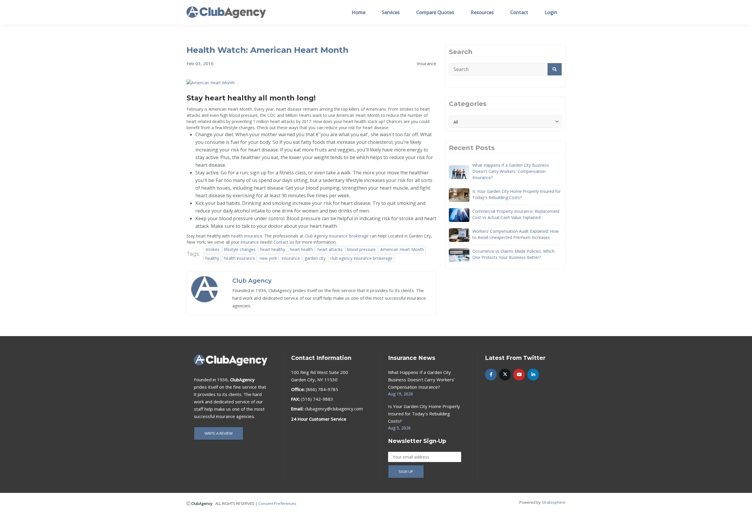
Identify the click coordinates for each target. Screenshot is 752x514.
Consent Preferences (277, 503)
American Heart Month (402, 249)
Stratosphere (553, 502)
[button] (555, 69)
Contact (519, 12)
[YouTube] (519, 374)
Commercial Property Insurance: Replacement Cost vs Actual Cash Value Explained (516, 214)
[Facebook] (491, 374)
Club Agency (252, 280)
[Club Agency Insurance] (226, 12)
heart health (301, 249)
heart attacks (330, 249)
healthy (212, 258)
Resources (482, 12)
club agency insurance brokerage (361, 258)
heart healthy (272, 249)
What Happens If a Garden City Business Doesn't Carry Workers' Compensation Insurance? (510, 171)
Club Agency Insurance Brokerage (337, 236)
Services (391, 12)
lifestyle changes (240, 249)
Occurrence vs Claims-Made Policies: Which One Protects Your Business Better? (513, 254)
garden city (315, 258)
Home (358, 12)
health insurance (246, 236)
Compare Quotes (435, 12)
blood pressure (361, 249)
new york (268, 258)
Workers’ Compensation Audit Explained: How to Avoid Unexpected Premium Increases (515, 234)
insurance (250, 242)
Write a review (218, 433)
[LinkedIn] (533, 374)
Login (551, 12)
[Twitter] (505, 374)
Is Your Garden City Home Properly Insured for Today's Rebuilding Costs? (516, 194)
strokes (212, 249)
